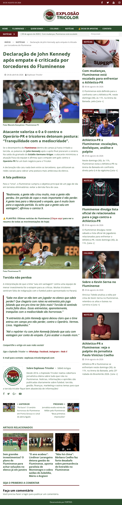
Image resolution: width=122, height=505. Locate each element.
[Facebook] (102, 2)
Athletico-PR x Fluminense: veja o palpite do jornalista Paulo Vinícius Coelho (98, 349)
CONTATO (107, 28)
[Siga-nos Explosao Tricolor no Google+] (13, 393)
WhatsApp (33, 351)
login (26, 494)
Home (5, 28)
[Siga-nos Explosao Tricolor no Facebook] (3, 393)
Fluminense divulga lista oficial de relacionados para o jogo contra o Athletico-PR (100, 215)
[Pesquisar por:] (104, 33)
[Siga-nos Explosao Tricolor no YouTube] (19, 393)
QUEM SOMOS (37, 28)
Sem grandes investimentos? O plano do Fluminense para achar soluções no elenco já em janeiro (15, 462)
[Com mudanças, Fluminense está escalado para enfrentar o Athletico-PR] (100, 53)
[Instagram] (119, 2)
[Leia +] (100, 101)
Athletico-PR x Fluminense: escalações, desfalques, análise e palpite (100, 146)
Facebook (43, 351)
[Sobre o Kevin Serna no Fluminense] (100, 265)
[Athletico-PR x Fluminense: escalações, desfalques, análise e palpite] (100, 123)
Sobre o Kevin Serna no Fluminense (99, 284)
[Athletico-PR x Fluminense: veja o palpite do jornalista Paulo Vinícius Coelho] (100, 326)
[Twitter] (107, 2)
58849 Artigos (64, 368)
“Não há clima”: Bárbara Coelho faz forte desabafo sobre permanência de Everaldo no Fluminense (66, 462)
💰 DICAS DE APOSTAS (88, 28)
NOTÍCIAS (69, 28)
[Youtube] (113, 2)
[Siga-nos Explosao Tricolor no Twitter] (7, 393)
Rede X (64, 351)
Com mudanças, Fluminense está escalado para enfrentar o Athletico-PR (100, 76)
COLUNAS (54, 28)
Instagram (54, 351)
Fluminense (18, 28)
